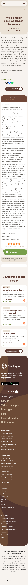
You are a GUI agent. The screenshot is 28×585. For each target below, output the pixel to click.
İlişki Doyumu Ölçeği (6, 477)
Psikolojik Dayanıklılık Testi (8, 463)
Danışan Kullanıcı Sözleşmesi (9, 524)
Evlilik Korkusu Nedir (6, 433)
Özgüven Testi (5, 471)
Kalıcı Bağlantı (19, 246)
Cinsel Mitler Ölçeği (6, 474)
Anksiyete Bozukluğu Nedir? (9, 444)
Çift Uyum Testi (5, 482)
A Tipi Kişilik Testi (5, 458)
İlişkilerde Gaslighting (7, 436)
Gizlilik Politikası (5, 516)
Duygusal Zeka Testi (6, 480)
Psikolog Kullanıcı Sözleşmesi (9, 529)
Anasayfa (3, 9)
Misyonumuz (4, 496)
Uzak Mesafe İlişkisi (6, 439)
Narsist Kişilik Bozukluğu (7, 449)
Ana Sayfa (6, 396)
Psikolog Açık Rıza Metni (7, 526)
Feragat (3, 537)
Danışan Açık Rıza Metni (7, 518)
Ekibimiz (3, 502)
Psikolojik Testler (9, 418)
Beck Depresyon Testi (7, 469)
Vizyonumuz (4, 499)
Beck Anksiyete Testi (7, 466)
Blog (3, 413)
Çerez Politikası (5, 535)
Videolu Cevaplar (10, 405)
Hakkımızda (7, 422)
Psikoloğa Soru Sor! (12, 89)
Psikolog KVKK (5, 532)
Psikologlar (6, 409)
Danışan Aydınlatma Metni (8, 521)
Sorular (10, 9)
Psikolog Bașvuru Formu (7, 507)
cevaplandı (10, 75)
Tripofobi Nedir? (5, 447)
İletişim (3, 504)
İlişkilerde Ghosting (6, 441)
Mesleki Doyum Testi (7, 461)
